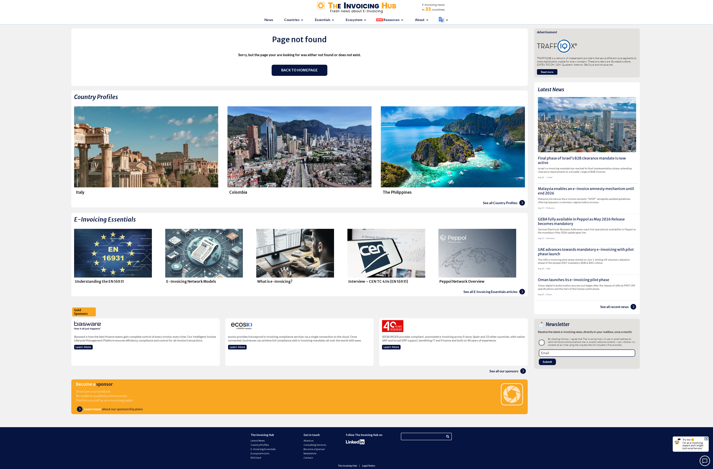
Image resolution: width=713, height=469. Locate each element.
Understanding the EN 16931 (99, 281)
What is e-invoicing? (274, 281)
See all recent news (614, 307)
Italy (80, 192)
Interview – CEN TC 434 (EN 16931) (378, 281)
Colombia (238, 192)
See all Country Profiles (500, 203)
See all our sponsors (503, 371)
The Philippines (397, 192)
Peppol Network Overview (461, 281)
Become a (94, 384)
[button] (294, 20)
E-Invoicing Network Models (191, 281)
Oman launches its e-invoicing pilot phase (573, 280)
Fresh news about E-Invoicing (356, 11)
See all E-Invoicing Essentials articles (490, 292)
